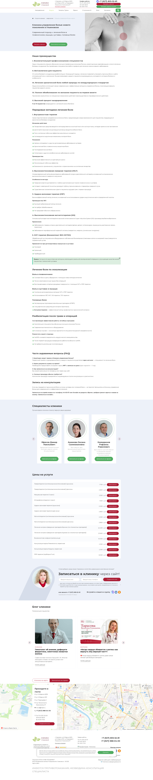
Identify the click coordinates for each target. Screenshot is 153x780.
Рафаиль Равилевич (104, 444)
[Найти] (118, 10)
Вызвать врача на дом (108, 6)
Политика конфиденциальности (111, 762)
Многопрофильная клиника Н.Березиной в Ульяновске (48, 761)
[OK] (119, 592)
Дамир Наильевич (49, 443)
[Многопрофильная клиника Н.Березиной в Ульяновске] (40, 3)
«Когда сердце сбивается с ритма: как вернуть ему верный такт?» (99, 650)
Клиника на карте (41, 680)
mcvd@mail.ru (40, 707)
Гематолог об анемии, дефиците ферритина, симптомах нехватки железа (51, 651)
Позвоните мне (45, 723)
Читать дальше (40, 664)
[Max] (112, 592)
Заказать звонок (108, 4)
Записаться (113, 484)
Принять (106, 752)
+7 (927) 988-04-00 (43, 711)
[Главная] (32, 18)
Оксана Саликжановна (76, 443)
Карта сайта (35, 763)
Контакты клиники (60, 6)
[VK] (116, 592)
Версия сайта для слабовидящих (109, 760)
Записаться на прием (58, 44)
